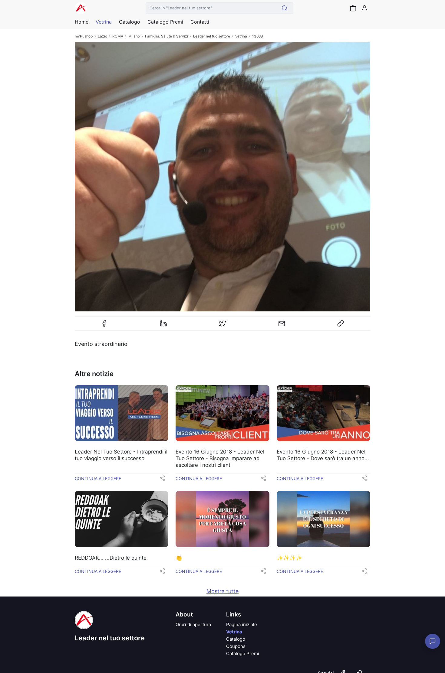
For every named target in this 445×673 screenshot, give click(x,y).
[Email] (281, 326)
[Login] (364, 8)
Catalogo (129, 21)
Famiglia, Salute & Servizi (166, 36)
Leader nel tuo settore (211, 36)
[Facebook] (104, 326)
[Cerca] (284, 8)
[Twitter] (222, 326)
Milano (134, 36)
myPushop (84, 36)
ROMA (117, 36)
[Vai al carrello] (353, 8)
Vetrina (241, 36)
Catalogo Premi (242, 653)
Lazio (102, 36)
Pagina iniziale (241, 624)
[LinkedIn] (163, 326)
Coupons (236, 646)
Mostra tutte (222, 591)
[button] (162, 480)
